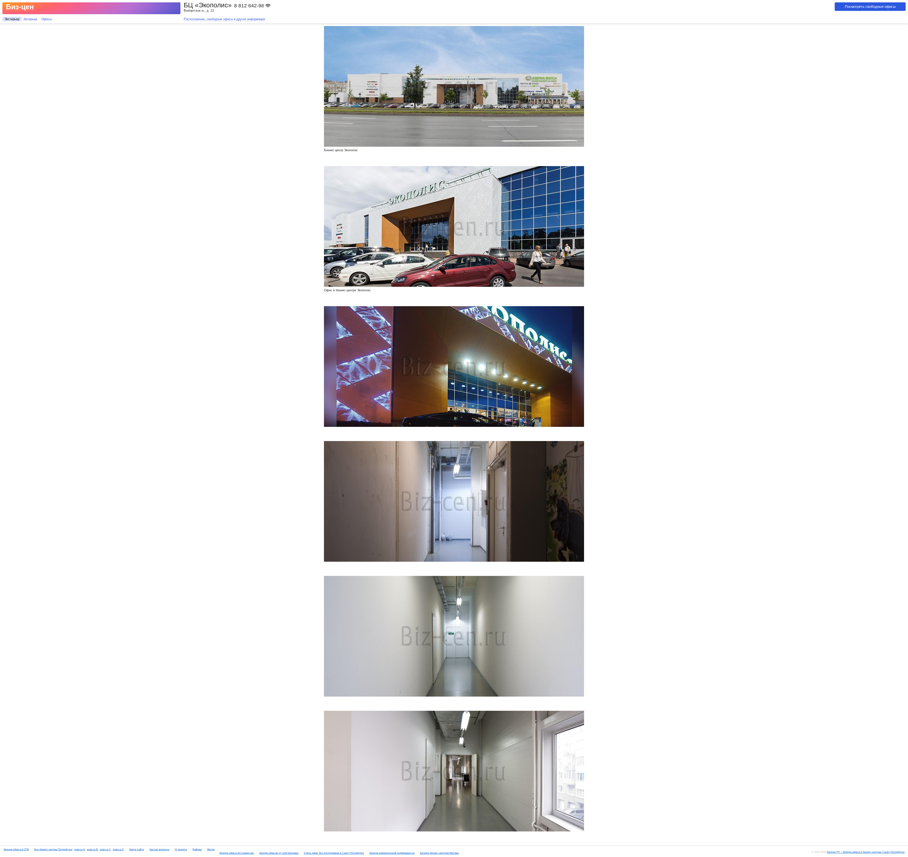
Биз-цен (20, 7)
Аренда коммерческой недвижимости (392, 853)
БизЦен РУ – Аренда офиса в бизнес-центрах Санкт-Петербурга (865, 852)
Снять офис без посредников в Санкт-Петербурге (334, 853)
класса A (79, 849)
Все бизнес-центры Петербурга (53, 849)
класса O (118, 849)
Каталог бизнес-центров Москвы (439, 853)
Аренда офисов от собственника (278, 853)
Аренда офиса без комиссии (236, 853)
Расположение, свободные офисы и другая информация (224, 19)
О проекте (181, 849)
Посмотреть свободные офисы (870, 6)
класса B (92, 849)
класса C (105, 849)
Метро (211, 849)
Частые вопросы (159, 849)
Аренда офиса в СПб (16, 849)
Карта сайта (136, 849)
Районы (197, 849)
